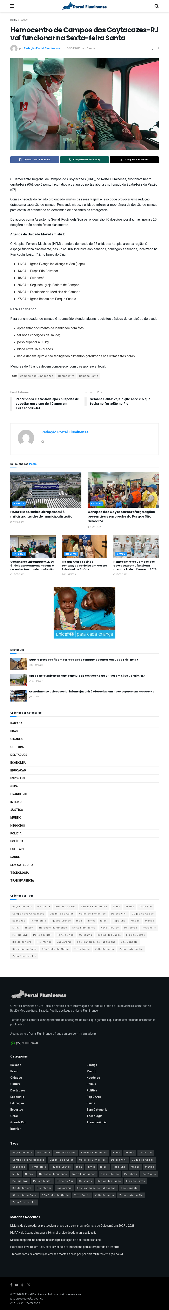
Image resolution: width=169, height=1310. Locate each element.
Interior (19, 554)
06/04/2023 (74, 48)
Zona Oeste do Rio (24, 956)
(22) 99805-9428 (27, 1043)
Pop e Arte (18, 849)
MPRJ (16, 928)
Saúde (24, 20)
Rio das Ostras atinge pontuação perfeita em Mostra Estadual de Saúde (84, 565)
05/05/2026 (70, 574)
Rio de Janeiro (22, 942)
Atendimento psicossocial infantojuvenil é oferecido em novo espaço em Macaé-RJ (91, 691)
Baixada (19, 503)
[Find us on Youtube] (16, 1285)
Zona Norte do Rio (131, 949)
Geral (14, 786)
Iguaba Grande (61, 921)
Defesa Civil (119, 914)
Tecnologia (19, 873)
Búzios (130, 906)
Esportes (17, 778)
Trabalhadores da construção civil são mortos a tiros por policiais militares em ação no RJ (66, 1254)
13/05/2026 (18, 574)
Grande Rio (18, 794)
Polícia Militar (42, 935)
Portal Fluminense (35, 1294)
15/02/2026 (121, 574)
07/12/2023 (37, 696)
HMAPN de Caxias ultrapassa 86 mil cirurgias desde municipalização (41, 514)
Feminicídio (38, 921)
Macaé (135, 921)
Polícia (15, 833)
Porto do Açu (65, 935)
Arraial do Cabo (65, 906)
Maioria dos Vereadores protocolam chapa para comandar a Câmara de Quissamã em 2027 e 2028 (72, 1226)
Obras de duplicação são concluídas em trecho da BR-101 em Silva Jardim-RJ (87, 676)
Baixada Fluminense (94, 906)
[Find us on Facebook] (11, 1285)
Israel (104, 921)
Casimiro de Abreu (62, 914)
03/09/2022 (37, 665)
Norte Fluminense (83, 928)
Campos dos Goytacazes (36, 376)
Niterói (29, 928)
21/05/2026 (95, 526)
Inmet (91, 921)
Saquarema (64, 942)
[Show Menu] (12, 6)
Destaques (18, 755)
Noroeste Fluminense (53, 928)
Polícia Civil (20, 935)
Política (16, 841)
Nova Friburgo (110, 928)
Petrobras (130, 928)
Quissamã (85, 935)
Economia (18, 763)
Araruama (43, 906)
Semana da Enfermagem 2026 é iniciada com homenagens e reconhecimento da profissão (32, 565)
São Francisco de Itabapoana (96, 942)
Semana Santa (88, 376)
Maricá (149, 921)
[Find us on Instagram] (22, 1285)
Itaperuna (119, 921)
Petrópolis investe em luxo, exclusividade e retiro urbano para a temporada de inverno (65, 1247)
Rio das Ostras (135, 935)
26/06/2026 (18, 522)
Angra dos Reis (22, 906)
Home (13, 20)
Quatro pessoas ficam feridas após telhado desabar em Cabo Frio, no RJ (83, 660)
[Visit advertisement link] (84, 613)
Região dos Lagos (109, 935)
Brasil (15, 731)
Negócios (17, 826)
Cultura (17, 747)
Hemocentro (66, 376)
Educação (18, 770)
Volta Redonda (104, 949)
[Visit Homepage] (84, 6)
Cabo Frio (146, 906)
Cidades (96, 503)
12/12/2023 (37, 680)
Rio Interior (44, 942)
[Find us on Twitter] (28, 1285)
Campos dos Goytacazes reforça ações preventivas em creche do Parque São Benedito (121, 517)
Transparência (22, 880)
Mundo (15, 818)
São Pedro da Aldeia (55, 949)
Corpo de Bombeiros (92, 914)
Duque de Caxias (143, 914)
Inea (79, 921)
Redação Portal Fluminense (42, 48)
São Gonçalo (129, 942)
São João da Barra (24, 949)
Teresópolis (82, 949)
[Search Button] (157, 6)
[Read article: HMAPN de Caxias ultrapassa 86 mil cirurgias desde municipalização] (45, 490)
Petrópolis (149, 928)
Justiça (16, 810)
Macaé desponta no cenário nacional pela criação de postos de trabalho (55, 1240)
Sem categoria (21, 865)
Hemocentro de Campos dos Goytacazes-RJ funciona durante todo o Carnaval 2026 (135, 565)
